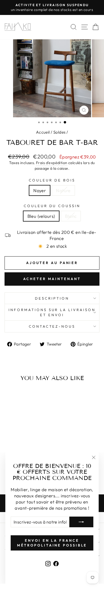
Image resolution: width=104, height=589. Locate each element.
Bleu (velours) (41, 216)
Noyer (39, 190)
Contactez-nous (52, 326)
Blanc (71, 216)
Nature (63, 190)
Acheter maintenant (52, 279)
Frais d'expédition (51, 162)
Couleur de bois (52, 180)
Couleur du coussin (52, 206)
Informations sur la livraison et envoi (52, 312)
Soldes (59, 132)
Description (52, 298)
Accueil (43, 132)
